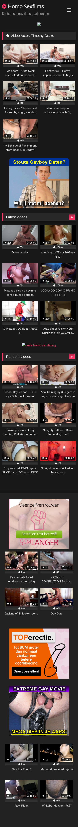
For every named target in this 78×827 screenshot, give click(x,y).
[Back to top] (65, 815)
